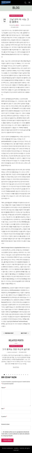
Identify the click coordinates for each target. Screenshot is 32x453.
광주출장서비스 (9, 144)
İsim (3, 408)
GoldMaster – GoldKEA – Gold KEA (15, 448)
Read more (16, 367)
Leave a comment (26, 25)
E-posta (4, 416)
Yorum (3, 387)
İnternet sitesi (5, 424)
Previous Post (9, 333)
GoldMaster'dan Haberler (16, 15)
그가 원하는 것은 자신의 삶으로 (16, 349)
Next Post (24, 333)
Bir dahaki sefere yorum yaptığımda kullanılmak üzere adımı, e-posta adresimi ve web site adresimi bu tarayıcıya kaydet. (15, 434)
